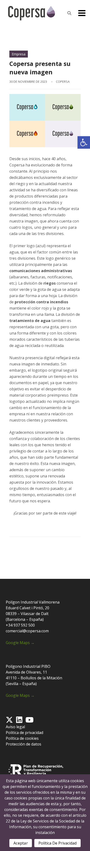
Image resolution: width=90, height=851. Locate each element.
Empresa (18, 54)
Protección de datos (23, 744)
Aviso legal (15, 726)
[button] (84, 142)
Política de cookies (22, 738)
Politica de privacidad (24, 732)
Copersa (63, 81)
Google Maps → (20, 642)
